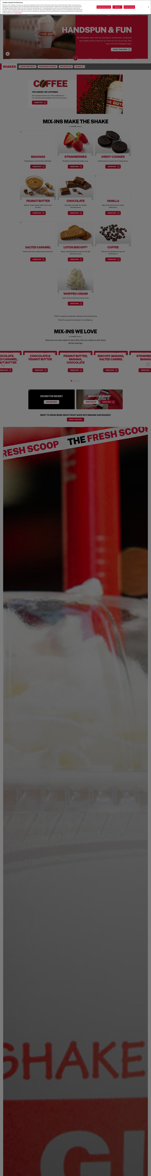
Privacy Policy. (18, 12)
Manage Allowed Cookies (103, 7)
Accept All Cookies (129, 7)
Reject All (117, 7)
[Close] (148, 7)
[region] (75, 7)
